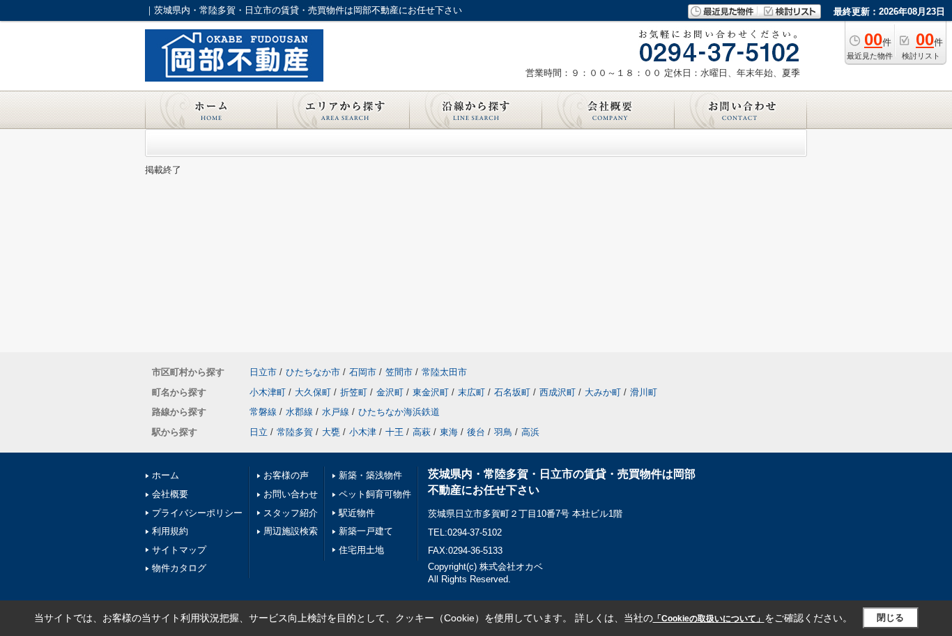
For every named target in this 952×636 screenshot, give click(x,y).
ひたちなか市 (313, 372)
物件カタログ (179, 568)
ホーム (165, 475)
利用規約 (170, 531)
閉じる (890, 617)
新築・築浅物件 (370, 475)
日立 (258, 432)
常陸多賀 (295, 432)
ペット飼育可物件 (375, 494)
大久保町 (313, 392)
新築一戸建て (366, 531)
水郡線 (299, 412)
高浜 (530, 432)
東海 (449, 432)
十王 (394, 432)
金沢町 (390, 392)
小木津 (362, 432)
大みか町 (603, 392)
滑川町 (643, 392)
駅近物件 (357, 513)
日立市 (263, 372)
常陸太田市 (444, 372)
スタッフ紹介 (290, 513)
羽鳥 (503, 432)
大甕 (331, 432)
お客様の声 (286, 475)
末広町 (471, 392)
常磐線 (263, 412)
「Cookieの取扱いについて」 (709, 618)
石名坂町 (512, 392)
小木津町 (267, 392)
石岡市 (362, 372)
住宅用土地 (361, 550)
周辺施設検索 (290, 531)
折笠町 (353, 392)
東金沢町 (431, 392)
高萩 (422, 432)
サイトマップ (179, 550)
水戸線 (335, 412)
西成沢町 (557, 392)
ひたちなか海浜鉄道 (399, 412)
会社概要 (170, 494)
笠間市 (399, 372)
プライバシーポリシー (197, 513)
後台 (476, 432)
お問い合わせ (290, 494)
